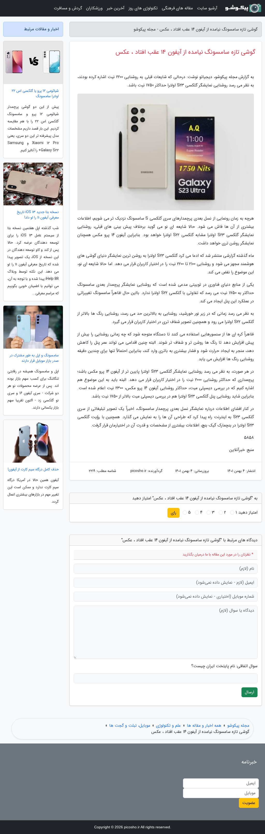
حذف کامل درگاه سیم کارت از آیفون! (33, 469)
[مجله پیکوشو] (243, 8)
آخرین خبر (115, 8)
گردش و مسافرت (68, 8)
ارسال (249, 692)
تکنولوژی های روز (143, 8)
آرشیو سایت (207, 8)
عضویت (248, 803)
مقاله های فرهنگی (177, 8)
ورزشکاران (94, 8)
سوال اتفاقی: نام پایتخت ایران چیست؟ (224, 666)
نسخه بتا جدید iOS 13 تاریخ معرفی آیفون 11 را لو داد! (38, 214)
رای (173, 512)
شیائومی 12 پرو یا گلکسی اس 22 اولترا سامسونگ (35, 93)
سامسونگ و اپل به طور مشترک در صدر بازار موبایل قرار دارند (34, 358)
